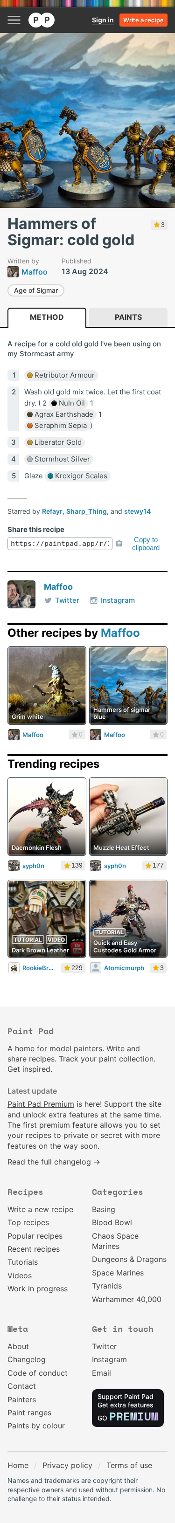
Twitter (67, 600)
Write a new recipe (40, 1209)
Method (47, 317)
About (18, 1346)
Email (101, 1373)
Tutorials (22, 1262)
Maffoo (58, 587)
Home (17, 1465)
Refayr (52, 511)
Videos (19, 1275)
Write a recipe (143, 20)
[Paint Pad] (41, 20)
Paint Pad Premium (40, 1104)
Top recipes (28, 1222)
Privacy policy (67, 1465)
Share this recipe (35, 529)
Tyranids (107, 1285)
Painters (21, 1399)
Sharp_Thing (86, 511)
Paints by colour (36, 1425)
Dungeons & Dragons (129, 1259)
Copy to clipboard (146, 543)
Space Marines (118, 1272)
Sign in (103, 20)
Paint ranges (29, 1412)
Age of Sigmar (36, 290)
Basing (103, 1209)
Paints (128, 317)
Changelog (26, 1359)
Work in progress (37, 1288)
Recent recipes (33, 1249)
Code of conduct (37, 1373)
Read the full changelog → (53, 1161)
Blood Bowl (112, 1222)
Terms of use (129, 1465)
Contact (21, 1386)
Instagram (118, 600)
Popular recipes (35, 1235)
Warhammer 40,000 (126, 1299)
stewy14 (137, 511)
